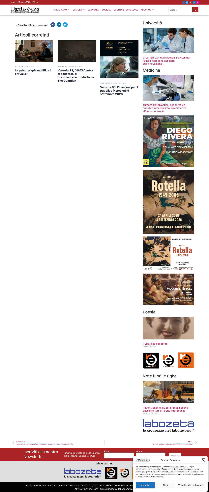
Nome (139, 451)
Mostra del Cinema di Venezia (70, 66)
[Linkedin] (194, 2)
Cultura (77, 10)
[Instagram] (197, 2)
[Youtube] (190, 2)
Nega (165, 485)
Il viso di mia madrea (155, 343)
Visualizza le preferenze (190, 485)
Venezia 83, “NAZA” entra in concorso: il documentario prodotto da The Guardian (76, 75)
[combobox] (179, 9)
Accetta (145, 485)
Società (106, 10)
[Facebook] (183, 2)
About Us (146, 10)
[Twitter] (187, 2)
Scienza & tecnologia (24, 66)
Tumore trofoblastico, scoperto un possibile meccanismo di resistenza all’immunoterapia (164, 107)
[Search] (195, 9)
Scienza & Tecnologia (126, 10)
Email (107, 451)
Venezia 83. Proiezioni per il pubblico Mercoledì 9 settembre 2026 (119, 91)
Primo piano (60, 10)
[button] (203, 460)
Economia (93, 10)
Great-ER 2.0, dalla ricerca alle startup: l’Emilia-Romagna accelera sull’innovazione (166, 60)
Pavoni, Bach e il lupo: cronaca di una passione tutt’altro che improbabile (165, 409)
